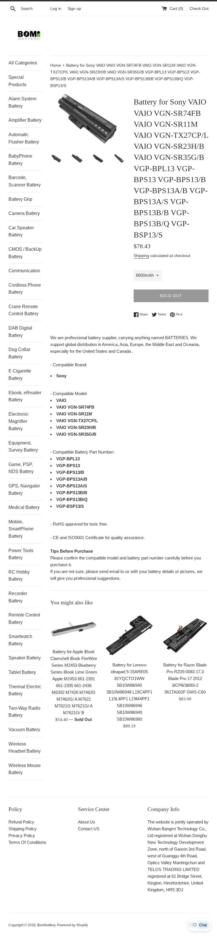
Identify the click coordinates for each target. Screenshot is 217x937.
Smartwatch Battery (20, 640)
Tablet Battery (22, 672)
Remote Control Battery (24, 619)
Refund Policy (21, 822)
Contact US (88, 828)
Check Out (199, 8)
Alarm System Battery (22, 102)
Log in (55, 8)
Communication (24, 270)
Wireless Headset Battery (24, 748)
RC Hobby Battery (19, 576)
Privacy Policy (21, 835)
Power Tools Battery (20, 554)
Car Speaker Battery (21, 231)
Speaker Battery (24, 657)
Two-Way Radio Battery (24, 712)
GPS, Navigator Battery (24, 489)
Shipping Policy (22, 828)
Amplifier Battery (25, 120)
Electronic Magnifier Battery (18, 421)
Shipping (141, 255)
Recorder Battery (17, 597)
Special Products (17, 81)
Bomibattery (46, 925)
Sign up (74, 8)
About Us (86, 822)
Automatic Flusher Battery (23, 138)
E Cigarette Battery (19, 375)
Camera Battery (24, 213)
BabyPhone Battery (20, 160)
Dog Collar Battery (19, 353)
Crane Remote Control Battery (23, 310)
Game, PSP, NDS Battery (21, 468)
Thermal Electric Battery (24, 690)
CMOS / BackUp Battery (25, 253)
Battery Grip (20, 199)
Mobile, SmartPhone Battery (21, 529)
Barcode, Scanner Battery (24, 181)
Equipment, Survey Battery (23, 447)
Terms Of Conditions (27, 842)
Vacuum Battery (24, 729)
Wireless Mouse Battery (24, 769)
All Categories (22, 62)
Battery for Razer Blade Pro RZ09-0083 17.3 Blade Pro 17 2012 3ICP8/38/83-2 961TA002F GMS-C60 (185, 678)
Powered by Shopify (72, 925)
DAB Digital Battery (20, 332)
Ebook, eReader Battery (24, 396)
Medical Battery (24, 507)
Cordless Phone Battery (24, 289)
